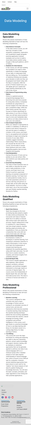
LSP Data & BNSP (22, 409)
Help (15, 2)
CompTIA (19, 407)
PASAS (19, 405)
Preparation (4, 406)
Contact (10, 2)
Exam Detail (4, 404)
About (3, 2)
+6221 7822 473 (9, 417)
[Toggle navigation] (27, 8)
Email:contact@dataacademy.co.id (21, 417)
